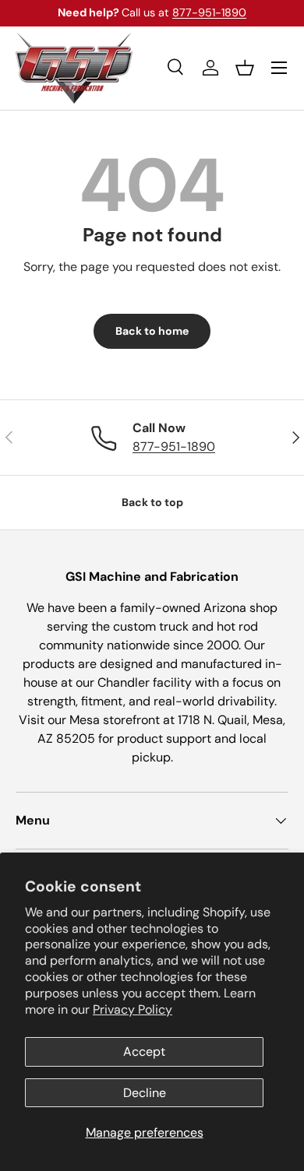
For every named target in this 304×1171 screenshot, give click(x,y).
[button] (245, 68)
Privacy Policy (132, 1009)
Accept (144, 1051)
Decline (144, 1093)
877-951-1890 (209, 12)
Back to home (152, 331)
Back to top (152, 502)
